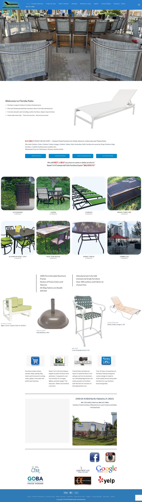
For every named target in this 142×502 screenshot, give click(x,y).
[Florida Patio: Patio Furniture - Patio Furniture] (11, 5)
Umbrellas (74, 3)
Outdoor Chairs (37, 144)
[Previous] (4, 45)
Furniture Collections (37, 3)
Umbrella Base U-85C (42, 332)
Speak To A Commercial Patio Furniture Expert (71, 165)
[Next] (137, 45)
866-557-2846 (30, 6)
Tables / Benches (64, 3)
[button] (24, 4)
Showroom (117, 3)
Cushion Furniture (38, 147)
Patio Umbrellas (76, 144)
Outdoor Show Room (60, 156)
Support (96, 3)
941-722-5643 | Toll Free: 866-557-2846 (95, 402)
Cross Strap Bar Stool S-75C (81, 350)
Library (123, 3)
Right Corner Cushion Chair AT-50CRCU (13, 325)
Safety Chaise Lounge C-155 (116, 324)
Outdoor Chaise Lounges (51, 144)
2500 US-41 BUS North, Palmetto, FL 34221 (95, 399)
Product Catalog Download (84, 156)
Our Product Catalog (107, 156)
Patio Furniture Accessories (91, 144)
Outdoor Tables (65, 144)
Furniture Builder (106, 3)
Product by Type (51, 3)
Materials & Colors (85, 3)
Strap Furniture (106, 144)
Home (28, 3)
